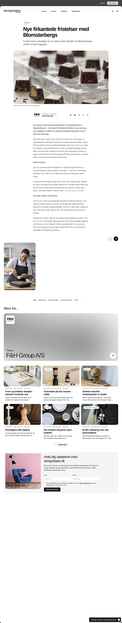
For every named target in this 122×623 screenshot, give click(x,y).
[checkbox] (44, 484)
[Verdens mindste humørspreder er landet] (99, 383)
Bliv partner (112, 3)
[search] (113, 11)
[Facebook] (70, 115)
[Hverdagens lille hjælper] (22, 420)
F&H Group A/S (47, 116)
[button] (113, 356)
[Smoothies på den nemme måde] (60, 383)
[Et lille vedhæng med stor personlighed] (99, 422)
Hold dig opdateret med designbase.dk (103, 620)
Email (74, 475)
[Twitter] (79, 115)
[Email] (83, 115)
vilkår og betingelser (85, 483)
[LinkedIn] (75, 115)
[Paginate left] (110, 238)
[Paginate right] (116, 238)
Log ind (102, 3)
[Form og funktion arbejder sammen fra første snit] (22, 383)
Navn (45, 475)
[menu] (117, 11)
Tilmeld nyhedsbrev (52, 489)
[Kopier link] (87, 115)
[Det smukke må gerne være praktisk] (60, 421)
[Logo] (12, 11)
